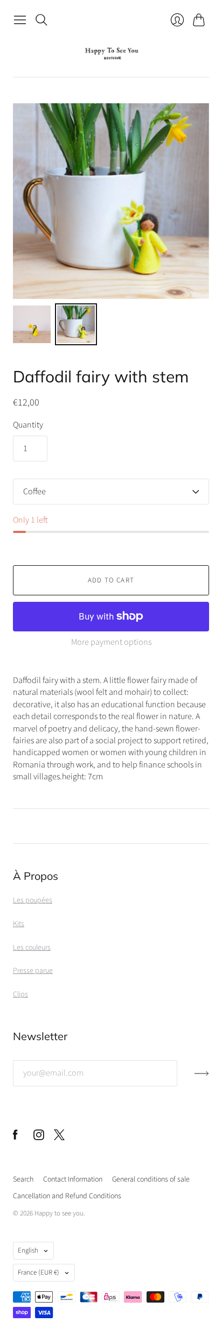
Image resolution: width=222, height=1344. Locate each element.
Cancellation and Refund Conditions (67, 1196)
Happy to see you (59, 1213)
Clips (20, 994)
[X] (59, 1137)
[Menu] (20, 20)
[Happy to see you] (111, 53)
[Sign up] (202, 1077)
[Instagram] (38, 1137)
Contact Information (72, 1179)
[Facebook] (15, 1137)
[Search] (41, 20)
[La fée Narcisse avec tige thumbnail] (32, 324)
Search (23, 1179)
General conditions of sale (151, 1179)
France (38, 1272)
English (28, 1250)
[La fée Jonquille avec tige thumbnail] (76, 324)
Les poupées (32, 900)
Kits (18, 924)
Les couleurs (32, 947)
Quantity (28, 425)
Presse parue (33, 970)
